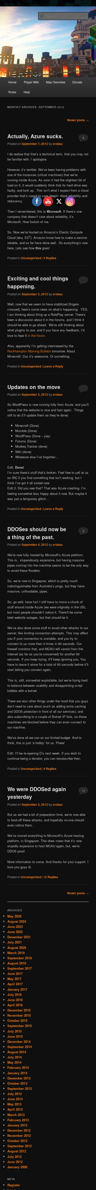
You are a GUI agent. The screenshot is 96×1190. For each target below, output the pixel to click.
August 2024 (16, 921)
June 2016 (15, 999)
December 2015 (19, 1010)
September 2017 (19, 968)
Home (12, 82)
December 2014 (19, 1041)
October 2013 (17, 1083)
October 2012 (17, 1140)
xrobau (58, 143)
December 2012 (19, 1130)
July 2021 (14, 942)
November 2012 (19, 1135)
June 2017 (15, 973)
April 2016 (15, 1005)
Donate (77, 82)
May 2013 (14, 1104)
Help (27, 92)
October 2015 (17, 1020)
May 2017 (14, 978)
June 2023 (15, 926)
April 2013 (15, 1109)
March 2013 (16, 1114)
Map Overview (55, 82)
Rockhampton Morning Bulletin (29, 351)
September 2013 (19, 1088)
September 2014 (19, 1046)
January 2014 (17, 1073)
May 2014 (14, 1062)
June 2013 (15, 1099)
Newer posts (78, 120)
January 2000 (17, 1167)
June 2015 (15, 1036)
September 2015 (19, 1025)
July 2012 (14, 1156)
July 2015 (14, 1031)
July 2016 (14, 994)
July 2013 (14, 1093)
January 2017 (17, 989)
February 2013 (18, 1120)
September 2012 (19, 1146)
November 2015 (19, 1015)
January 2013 (17, 1125)
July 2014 (14, 1057)
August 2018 (16, 963)
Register (13, 1185)
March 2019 (16, 952)
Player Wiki (31, 82)
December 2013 (19, 1078)
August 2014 (16, 1052)
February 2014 (18, 1067)
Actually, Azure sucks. (35, 136)
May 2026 (14, 916)
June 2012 (15, 1161)
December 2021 (19, 937)
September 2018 (19, 958)
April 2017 (15, 984)
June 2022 (15, 931)
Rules (12, 92)
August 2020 (16, 947)
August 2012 (16, 1151)
